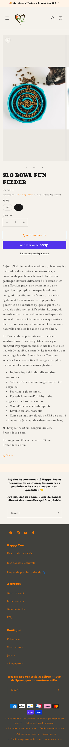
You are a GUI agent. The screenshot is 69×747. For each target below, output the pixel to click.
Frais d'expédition (24, 195)
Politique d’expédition (27, 734)
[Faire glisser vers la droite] (42, 168)
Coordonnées (49, 734)
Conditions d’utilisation (52, 728)
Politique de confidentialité (22, 728)
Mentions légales (53, 739)
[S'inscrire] (58, 513)
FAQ (9, 617)
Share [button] (9, 455)
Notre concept (15, 593)
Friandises (13, 639)
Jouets (11, 655)
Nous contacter (16, 609)
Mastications (15, 647)
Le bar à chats (15, 601)
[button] (7, 18)
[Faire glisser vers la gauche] (27, 168)
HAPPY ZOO (19, 719)
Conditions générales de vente (26, 739)
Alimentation (15, 663)
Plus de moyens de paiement (34, 253)
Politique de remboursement (40, 723)
